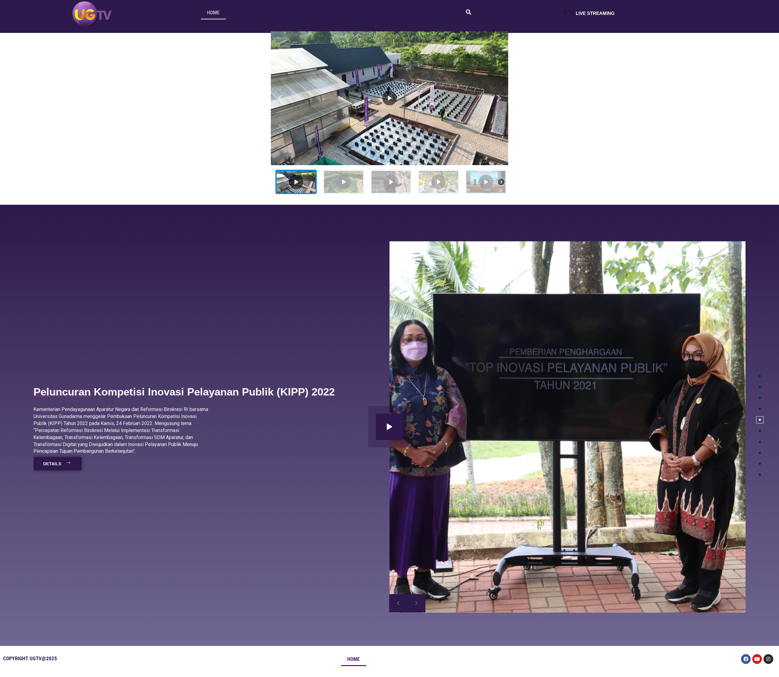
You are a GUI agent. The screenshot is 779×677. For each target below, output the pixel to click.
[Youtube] (757, 659)
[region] (389, 115)
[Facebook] (746, 659)
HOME (213, 12)
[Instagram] (768, 659)
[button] (280, 98)
